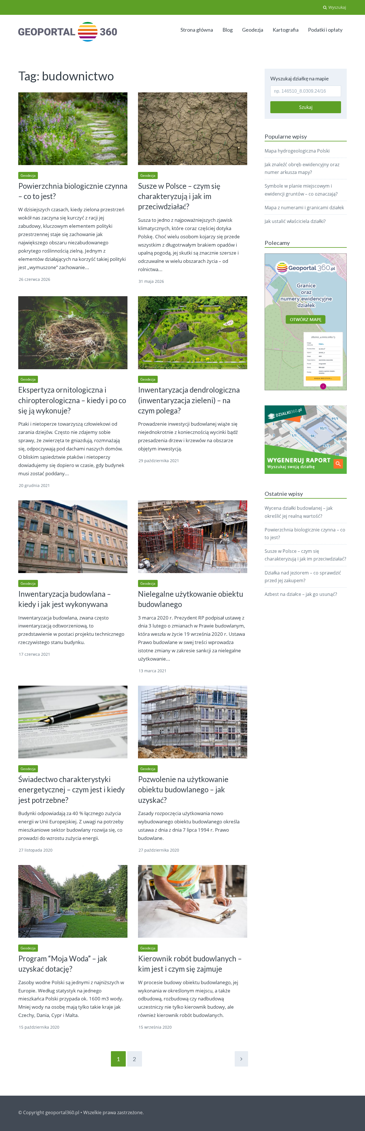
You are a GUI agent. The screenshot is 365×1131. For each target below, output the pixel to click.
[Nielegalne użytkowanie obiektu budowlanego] (192, 536)
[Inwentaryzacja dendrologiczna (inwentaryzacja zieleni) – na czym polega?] (192, 332)
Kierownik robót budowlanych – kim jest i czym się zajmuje (190, 963)
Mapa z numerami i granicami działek (304, 207)
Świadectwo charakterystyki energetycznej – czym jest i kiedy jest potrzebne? (71, 790)
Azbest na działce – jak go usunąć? (301, 594)
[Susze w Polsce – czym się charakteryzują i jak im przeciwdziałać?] (192, 128)
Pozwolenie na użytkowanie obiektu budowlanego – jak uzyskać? (183, 790)
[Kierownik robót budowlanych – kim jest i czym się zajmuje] (192, 901)
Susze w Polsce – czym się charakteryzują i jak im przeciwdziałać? (179, 196)
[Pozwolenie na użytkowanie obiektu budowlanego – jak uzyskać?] (192, 722)
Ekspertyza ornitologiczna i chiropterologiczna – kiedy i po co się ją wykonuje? (72, 400)
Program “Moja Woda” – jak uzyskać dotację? (62, 963)
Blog (227, 30)
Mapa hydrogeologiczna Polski (297, 151)
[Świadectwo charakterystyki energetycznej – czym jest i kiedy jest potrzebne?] (72, 722)
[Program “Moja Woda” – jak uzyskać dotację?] (72, 901)
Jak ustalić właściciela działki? (295, 221)
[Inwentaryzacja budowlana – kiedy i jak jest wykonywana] (72, 536)
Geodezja (252, 30)
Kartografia (286, 30)
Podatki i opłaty (325, 30)
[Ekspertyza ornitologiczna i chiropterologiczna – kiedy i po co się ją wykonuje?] (72, 332)
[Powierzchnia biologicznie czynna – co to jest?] (72, 128)
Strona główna (197, 30)
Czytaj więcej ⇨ (112, 279)
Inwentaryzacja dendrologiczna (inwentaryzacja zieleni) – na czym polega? (189, 400)
